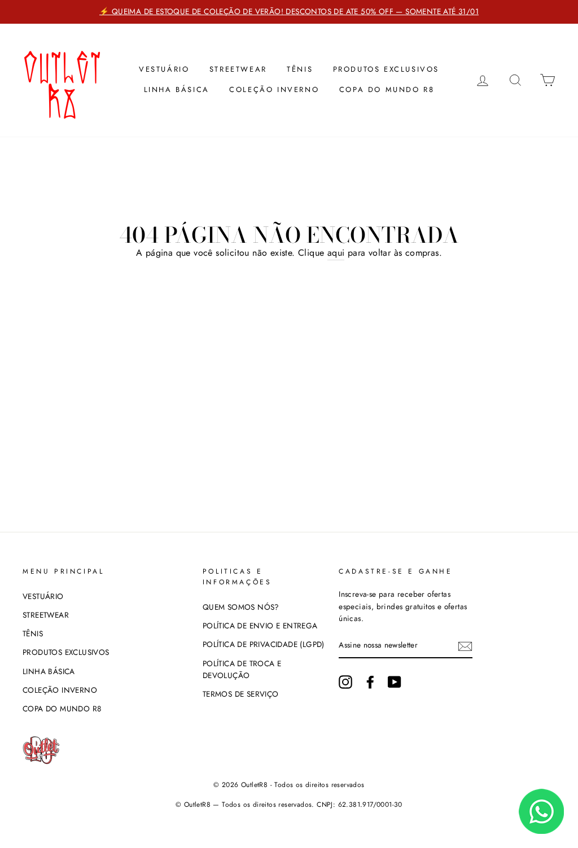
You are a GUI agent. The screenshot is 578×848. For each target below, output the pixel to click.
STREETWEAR (238, 69)
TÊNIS (300, 69)
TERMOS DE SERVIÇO (241, 694)
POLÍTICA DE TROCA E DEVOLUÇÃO (242, 669)
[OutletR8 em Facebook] (370, 682)
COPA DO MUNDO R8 (387, 89)
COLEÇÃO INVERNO (274, 89)
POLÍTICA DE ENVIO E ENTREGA (260, 625)
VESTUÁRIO (164, 69)
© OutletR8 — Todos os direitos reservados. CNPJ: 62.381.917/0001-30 (289, 804)
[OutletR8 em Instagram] (345, 682)
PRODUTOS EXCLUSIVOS (386, 69)
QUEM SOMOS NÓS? (241, 607)
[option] (289, 12)
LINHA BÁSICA (176, 89)
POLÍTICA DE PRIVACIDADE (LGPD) (264, 644)
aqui (336, 252)
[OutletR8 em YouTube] (394, 682)
